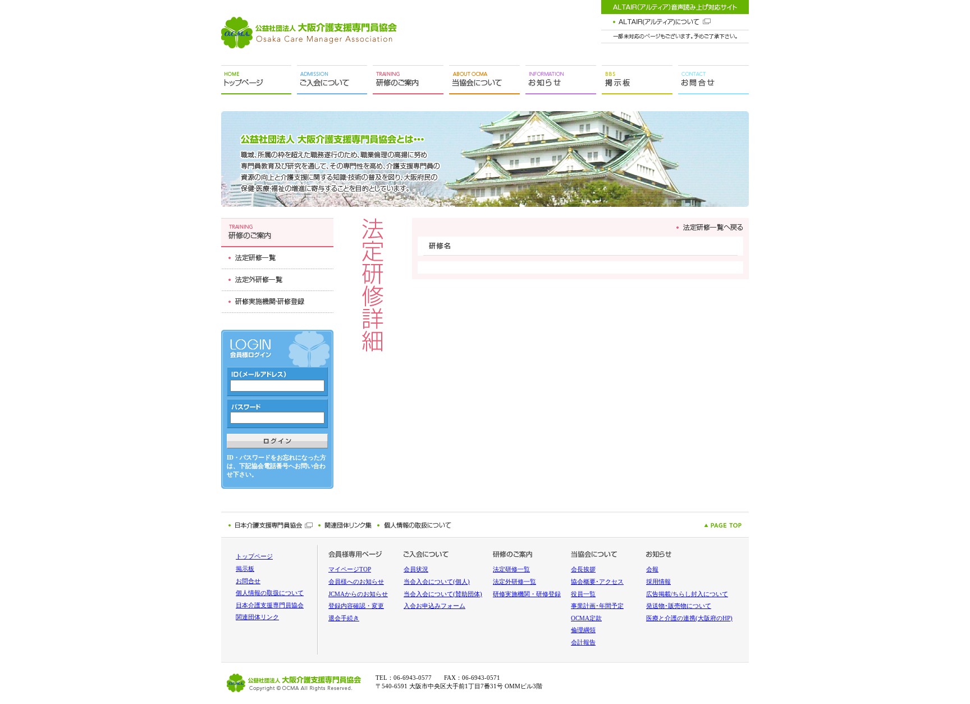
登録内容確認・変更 (356, 606)
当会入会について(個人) (437, 582)
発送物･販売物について (678, 606)
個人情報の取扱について (270, 593)
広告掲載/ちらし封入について (687, 594)
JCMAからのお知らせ (358, 594)
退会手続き (343, 618)
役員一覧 (583, 594)
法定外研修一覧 (514, 582)
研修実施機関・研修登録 (527, 594)
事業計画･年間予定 (597, 606)
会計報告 (583, 642)
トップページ (254, 556)
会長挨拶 (583, 569)
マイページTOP (349, 569)
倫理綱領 (583, 630)
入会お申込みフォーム (434, 606)
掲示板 (245, 569)
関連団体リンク (257, 617)
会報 (652, 569)
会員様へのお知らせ (356, 582)
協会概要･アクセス (597, 582)
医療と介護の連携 (689, 618)
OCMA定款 (586, 618)
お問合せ (248, 581)
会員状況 (416, 569)
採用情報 (658, 582)
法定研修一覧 (511, 569)
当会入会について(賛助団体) (443, 594)
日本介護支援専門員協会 (270, 605)
